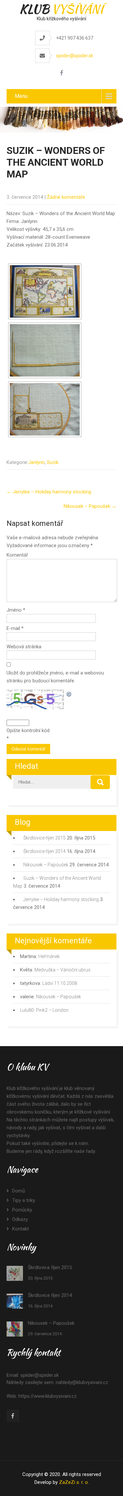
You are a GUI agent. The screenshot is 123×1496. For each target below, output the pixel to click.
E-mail (15, 628)
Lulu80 (27, 1010)
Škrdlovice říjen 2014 (44, 851)
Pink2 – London (52, 1010)
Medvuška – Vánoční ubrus (62, 969)
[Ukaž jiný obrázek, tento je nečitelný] (69, 693)
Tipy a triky (23, 1200)
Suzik (52, 462)
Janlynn (36, 462)
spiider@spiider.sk (74, 55)
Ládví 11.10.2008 (59, 983)
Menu (21, 96)
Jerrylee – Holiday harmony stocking (49, 492)
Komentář (17, 555)
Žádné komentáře (66, 197)
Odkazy (20, 1219)
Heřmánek (49, 956)
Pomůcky (22, 1210)
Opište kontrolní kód (28, 730)
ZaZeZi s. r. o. (74, 1482)
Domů (18, 1191)
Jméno (16, 610)
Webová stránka (24, 647)
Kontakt (20, 1229)
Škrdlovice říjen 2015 (44, 837)
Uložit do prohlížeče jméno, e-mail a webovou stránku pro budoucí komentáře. (55, 677)
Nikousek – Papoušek (90, 506)
